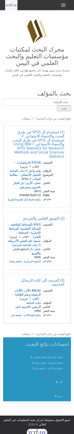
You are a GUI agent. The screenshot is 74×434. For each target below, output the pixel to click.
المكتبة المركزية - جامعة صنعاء (25, 261)
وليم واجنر (34, 171)
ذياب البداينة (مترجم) (24, 245)
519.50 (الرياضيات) (29, 162)
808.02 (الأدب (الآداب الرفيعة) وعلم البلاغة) (27, 292)
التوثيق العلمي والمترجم (41, 218)
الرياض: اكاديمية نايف (28, 307)
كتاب (60, 382)
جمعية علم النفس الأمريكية (24, 241)
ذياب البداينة (17, 171)
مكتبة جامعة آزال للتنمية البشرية (24, 199)
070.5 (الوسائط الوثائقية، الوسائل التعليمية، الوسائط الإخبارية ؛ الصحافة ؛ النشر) (25, 230)
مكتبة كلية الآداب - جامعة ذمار (26, 315)
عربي (60, 395)
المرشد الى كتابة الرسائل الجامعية (42, 282)
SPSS (24, 179)
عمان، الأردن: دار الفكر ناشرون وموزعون (27, 185)
